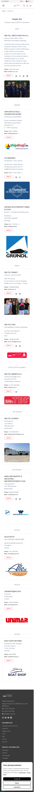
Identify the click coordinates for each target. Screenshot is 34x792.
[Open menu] (3, 6)
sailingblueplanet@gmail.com (16, 434)
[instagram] (19, 76)
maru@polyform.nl (13, 494)
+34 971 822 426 (9, 709)
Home (4, 11)
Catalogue (5, 758)
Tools (3, 734)
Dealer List (5, 728)
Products (4, 753)
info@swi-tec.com (13, 71)
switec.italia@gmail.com (14, 341)
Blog (3, 736)
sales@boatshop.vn (13, 656)
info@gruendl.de (12, 226)
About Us (4, 742)
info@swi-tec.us (12, 387)
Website (8, 75)
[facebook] (16, 76)
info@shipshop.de (13, 133)
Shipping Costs (6, 731)
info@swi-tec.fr (12, 289)
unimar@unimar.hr (13, 604)
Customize (17, 787)
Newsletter (5, 750)
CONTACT (6, 1)
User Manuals (6, 755)
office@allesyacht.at (13, 554)
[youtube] (23, 76)
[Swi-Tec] (17, 5)
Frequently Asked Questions (10, 726)
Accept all (17, 779)
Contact (4, 739)
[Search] (24, 6)
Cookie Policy (22, 772)
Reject (17, 783)
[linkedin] (27, 76)
